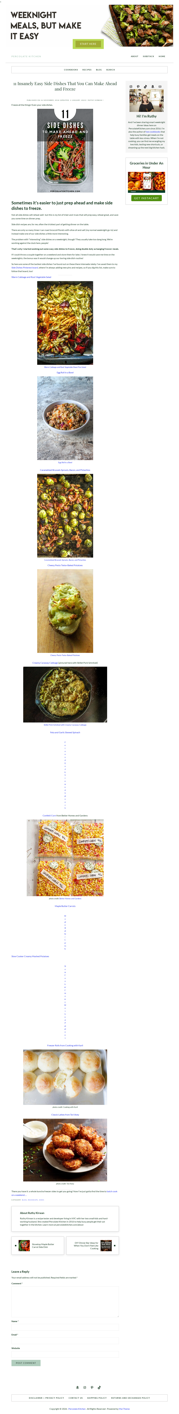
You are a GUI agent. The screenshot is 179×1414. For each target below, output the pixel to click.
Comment (17, 1283)
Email (14, 1334)
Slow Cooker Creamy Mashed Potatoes (30, 956)
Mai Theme (124, 1408)
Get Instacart (146, 198)
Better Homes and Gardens (70, 898)
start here (88, 43)
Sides (41, 1200)
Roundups (33, 1200)
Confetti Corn (49, 815)
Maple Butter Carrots (65, 906)
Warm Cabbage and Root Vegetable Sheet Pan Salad (65, 367)
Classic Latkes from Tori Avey (65, 1114)
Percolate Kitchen (26, 56)
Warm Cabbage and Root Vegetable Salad (31, 277)
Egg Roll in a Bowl (65, 372)
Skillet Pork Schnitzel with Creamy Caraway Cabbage (65, 725)
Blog (24, 1200)
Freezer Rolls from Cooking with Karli (65, 1045)
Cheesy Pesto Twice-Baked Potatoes (65, 565)
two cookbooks (153, 131)
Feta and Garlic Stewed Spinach (65, 732)
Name (15, 1321)
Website (15, 1348)
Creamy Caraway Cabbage (45, 662)
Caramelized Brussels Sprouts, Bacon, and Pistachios (65, 470)
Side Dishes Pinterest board (24, 267)
